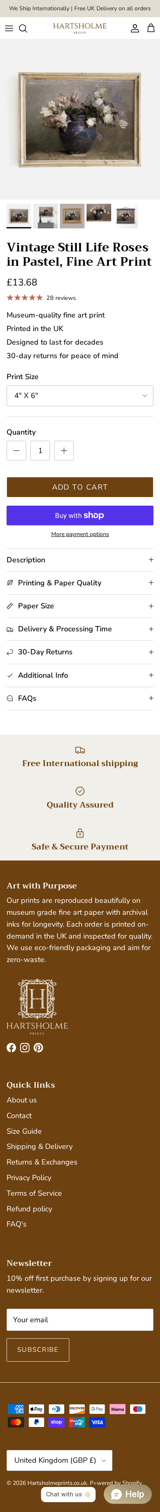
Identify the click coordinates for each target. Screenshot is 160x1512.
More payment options (80, 534)
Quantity (21, 432)
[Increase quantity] (64, 450)
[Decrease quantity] (16, 450)
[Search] (27, 28)
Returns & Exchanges (42, 1162)
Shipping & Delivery (40, 1146)
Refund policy (29, 1209)
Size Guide (24, 1131)
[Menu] (9, 28)
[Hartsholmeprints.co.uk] (80, 28)
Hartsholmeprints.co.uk (57, 1483)
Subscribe (38, 1349)
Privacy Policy (29, 1178)
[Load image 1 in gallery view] (80, 119)
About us (22, 1100)
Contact (19, 1116)
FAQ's (17, 1224)
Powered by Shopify (116, 1483)
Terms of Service (34, 1193)
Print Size (23, 377)
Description (26, 560)
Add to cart (80, 487)
